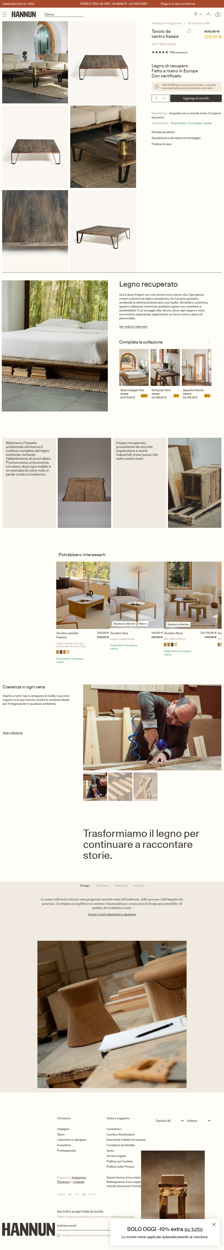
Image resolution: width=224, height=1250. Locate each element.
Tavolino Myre (173, 633)
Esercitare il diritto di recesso (126, 1139)
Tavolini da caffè (199, 23)
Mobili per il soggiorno (167, 23)
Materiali (121, 885)
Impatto (138, 885)
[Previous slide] (202, 342)
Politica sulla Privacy (120, 1166)
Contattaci (114, 1129)
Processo (102, 885)
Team (61, 1134)
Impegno (63, 1129)
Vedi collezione (13, 732)
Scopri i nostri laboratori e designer (112, 914)
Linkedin (78, 1182)
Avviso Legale (116, 1156)
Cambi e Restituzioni (121, 1134)
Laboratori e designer (72, 1139)
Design (85, 885)
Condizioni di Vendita (121, 1145)
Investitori (64, 1145)
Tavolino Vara (119, 633)
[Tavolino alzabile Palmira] (83, 595)
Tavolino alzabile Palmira (67, 635)
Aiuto (110, 1150)
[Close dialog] (214, 1224)
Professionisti (66, 1150)
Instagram (79, 1177)
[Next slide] (209, 342)
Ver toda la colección (133, 326)
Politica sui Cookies (120, 1161)
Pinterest (63, 1182)
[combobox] (171, 1120)
